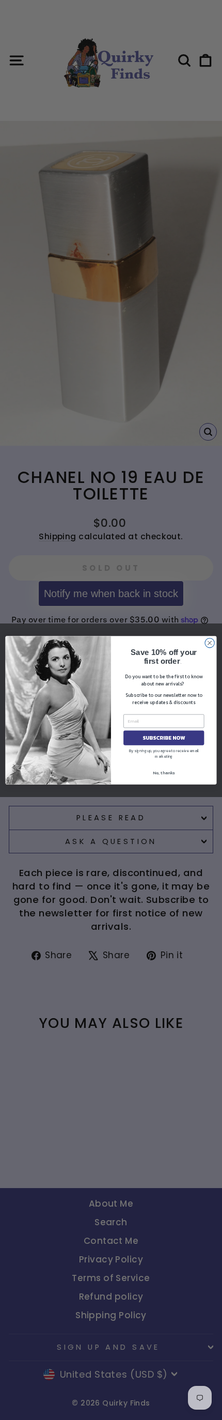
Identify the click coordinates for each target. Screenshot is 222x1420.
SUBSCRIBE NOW (163, 738)
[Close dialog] (209, 642)
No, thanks (164, 772)
